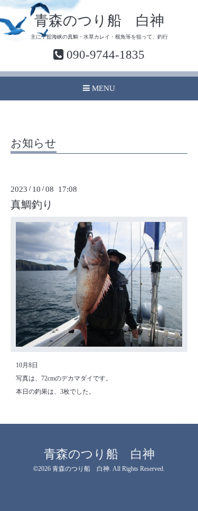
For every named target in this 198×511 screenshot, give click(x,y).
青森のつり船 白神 (99, 21)
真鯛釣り (32, 204)
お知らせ (33, 144)
